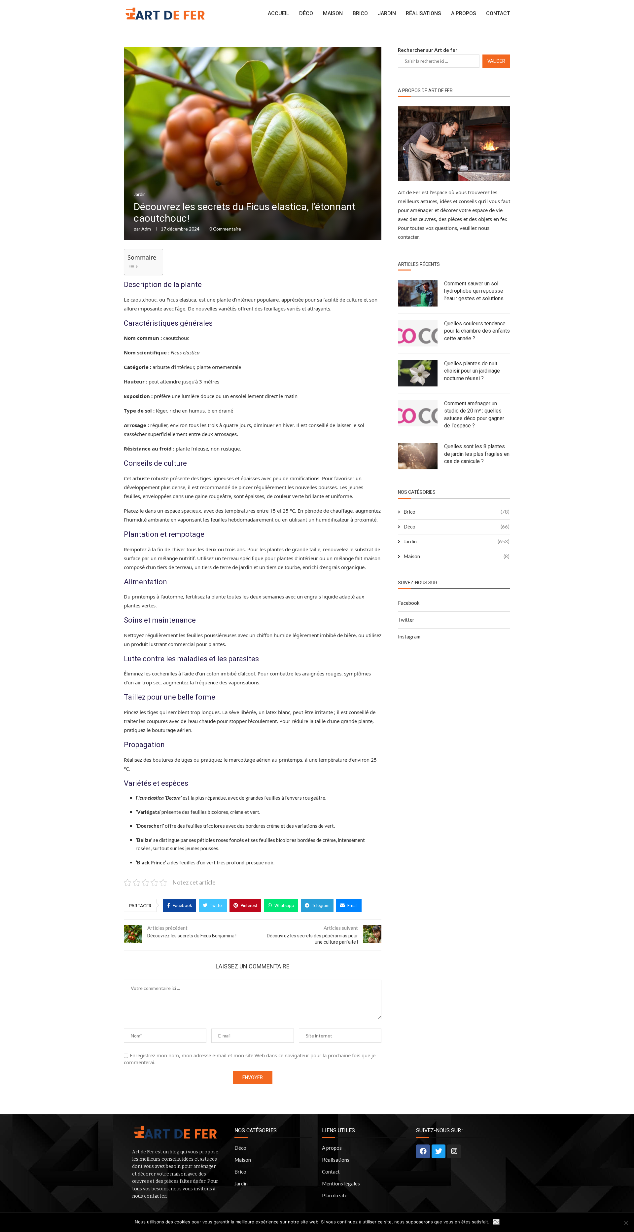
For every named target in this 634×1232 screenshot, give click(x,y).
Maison (333, 13)
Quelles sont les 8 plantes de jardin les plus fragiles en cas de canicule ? (477, 453)
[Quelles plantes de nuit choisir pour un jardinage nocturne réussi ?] (418, 373)
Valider (496, 61)
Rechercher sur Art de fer (427, 50)
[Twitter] (438, 1151)
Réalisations (423, 13)
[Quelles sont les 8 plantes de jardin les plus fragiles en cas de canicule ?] (418, 456)
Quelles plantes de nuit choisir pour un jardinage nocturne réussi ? (472, 370)
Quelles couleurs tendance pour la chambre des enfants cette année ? (477, 331)
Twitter (406, 620)
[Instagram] (454, 1151)
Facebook (408, 603)
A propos (463, 13)
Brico (360, 13)
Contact (498, 13)
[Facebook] (423, 1151)
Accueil (278, 13)
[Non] (625, 1222)
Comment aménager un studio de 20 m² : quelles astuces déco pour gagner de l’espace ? (474, 414)
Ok (496, 1221)
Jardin (387, 13)
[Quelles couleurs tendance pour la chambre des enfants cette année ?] (418, 333)
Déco (306, 13)
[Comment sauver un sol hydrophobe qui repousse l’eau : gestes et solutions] (418, 293)
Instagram (409, 636)
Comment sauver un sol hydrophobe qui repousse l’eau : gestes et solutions (474, 291)
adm (146, 229)
